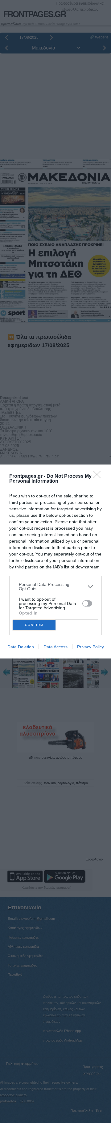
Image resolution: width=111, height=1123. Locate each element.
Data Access (55, 646)
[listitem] (55, 586)
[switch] (87, 603)
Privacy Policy (90, 646)
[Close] (99, 476)
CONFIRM (34, 625)
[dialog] (55, 561)
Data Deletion (20, 646)
